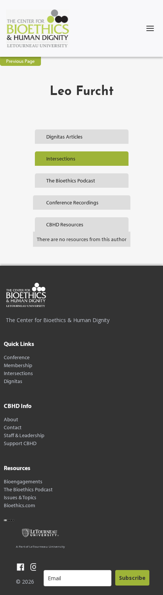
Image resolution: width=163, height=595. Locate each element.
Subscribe (132, 577)
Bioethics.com (19, 505)
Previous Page (20, 61)
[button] (150, 28)
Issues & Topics (20, 497)
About (11, 419)
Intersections (18, 373)
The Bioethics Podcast (28, 489)
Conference (17, 357)
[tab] (82, 136)
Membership (18, 365)
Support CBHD (20, 443)
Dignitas (13, 381)
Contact (13, 427)
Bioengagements (23, 481)
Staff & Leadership (24, 435)
